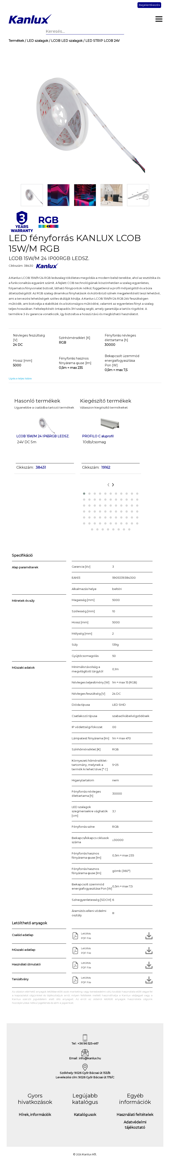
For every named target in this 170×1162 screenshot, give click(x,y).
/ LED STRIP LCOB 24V (101, 41)
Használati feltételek (135, 1115)
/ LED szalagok (36, 41)
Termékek (16, 41)
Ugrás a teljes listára (20, 378)
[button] (84, 493)
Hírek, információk (35, 1115)
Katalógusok (85, 1115)
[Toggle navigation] (159, 19)
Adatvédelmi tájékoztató (135, 1125)
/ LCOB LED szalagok (65, 41)
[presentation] (108, 484)
